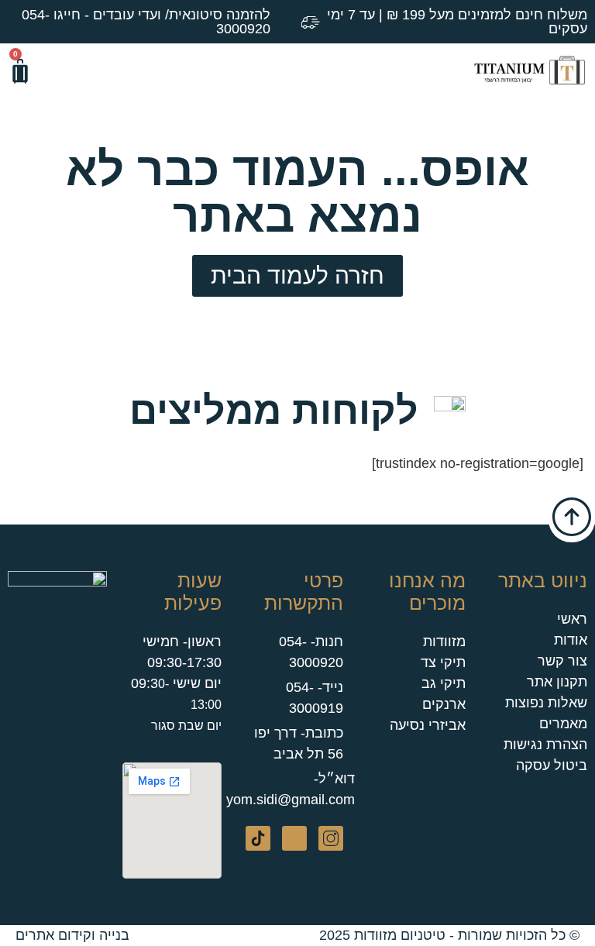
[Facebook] (294, 838)
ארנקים (444, 704)
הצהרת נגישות (545, 744)
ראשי (572, 619)
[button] (61, 71)
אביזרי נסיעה (428, 725)
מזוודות (444, 641)
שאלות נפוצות (546, 702)
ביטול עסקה (551, 765)
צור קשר (562, 661)
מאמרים (563, 723)
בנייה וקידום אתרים (72, 935)
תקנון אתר (557, 682)
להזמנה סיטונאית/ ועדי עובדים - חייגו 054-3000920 (146, 21)
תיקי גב (443, 683)
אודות (570, 640)
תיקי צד (443, 662)
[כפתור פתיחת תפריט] (273, 70)
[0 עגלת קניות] (20, 71)
